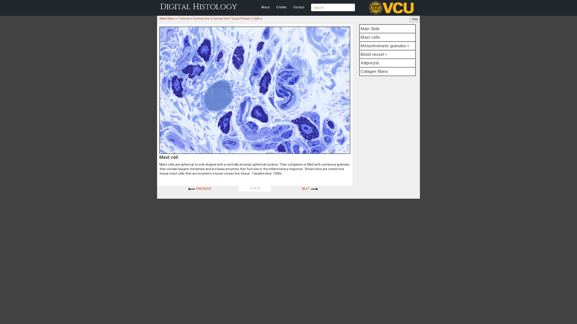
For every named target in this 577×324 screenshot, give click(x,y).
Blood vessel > (374, 54)
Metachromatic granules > (385, 45)
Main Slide (370, 28)
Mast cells (370, 37)
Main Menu (167, 18)
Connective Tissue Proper (231, 18)
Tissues (184, 18)
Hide (415, 19)
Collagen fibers (374, 71)
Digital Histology (198, 7)
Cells (256, 18)
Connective (201, 18)
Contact (298, 7)
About (265, 7)
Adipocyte (370, 63)
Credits (281, 7)
